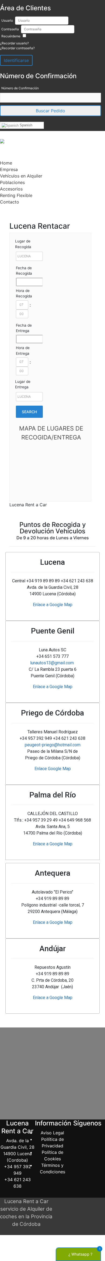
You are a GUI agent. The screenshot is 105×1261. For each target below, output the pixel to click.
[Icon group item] (87, 1145)
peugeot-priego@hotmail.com (52, 744)
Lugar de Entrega (22, 384)
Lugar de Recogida (23, 244)
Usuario (7, 20)
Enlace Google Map (52, 768)
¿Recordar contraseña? (17, 48)
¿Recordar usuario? (14, 43)
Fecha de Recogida (24, 270)
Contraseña (10, 29)
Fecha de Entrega (24, 328)
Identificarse (16, 60)
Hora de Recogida (24, 293)
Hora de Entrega (23, 350)
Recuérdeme (10, 36)
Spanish (25, 125)
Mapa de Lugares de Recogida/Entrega (51, 433)
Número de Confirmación (20, 88)
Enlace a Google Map (52, 604)
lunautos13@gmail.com (52, 662)
